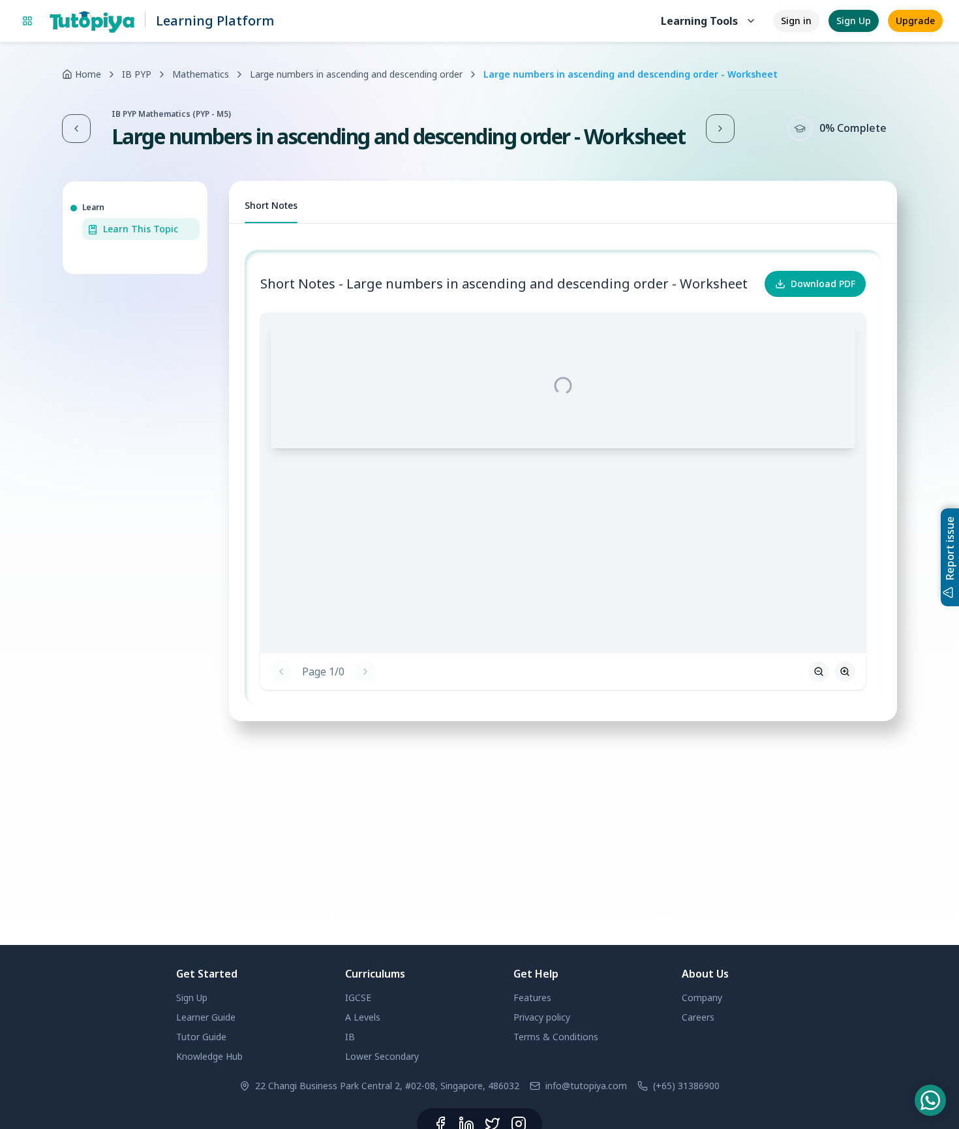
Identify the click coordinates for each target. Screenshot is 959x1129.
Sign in (796, 20)
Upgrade (915, 20)
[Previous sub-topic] (76, 128)
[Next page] (365, 671)
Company (702, 997)
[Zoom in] (844, 671)
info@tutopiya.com (586, 1085)
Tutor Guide (201, 1036)
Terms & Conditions (555, 1036)
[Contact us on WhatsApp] (930, 1100)
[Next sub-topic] (720, 128)
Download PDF (823, 283)
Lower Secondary (382, 1056)
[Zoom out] (818, 671)
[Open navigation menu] (27, 21)
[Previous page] (281, 671)
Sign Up (853, 20)
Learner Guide (206, 1017)
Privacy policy (541, 1017)
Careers (698, 1017)
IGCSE (358, 997)
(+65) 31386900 (686, 1085)
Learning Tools (699, 21)
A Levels (362, 1017)
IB (350, 1036)
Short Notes (271, 205)
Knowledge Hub (209, 1056)
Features (532, 997)
